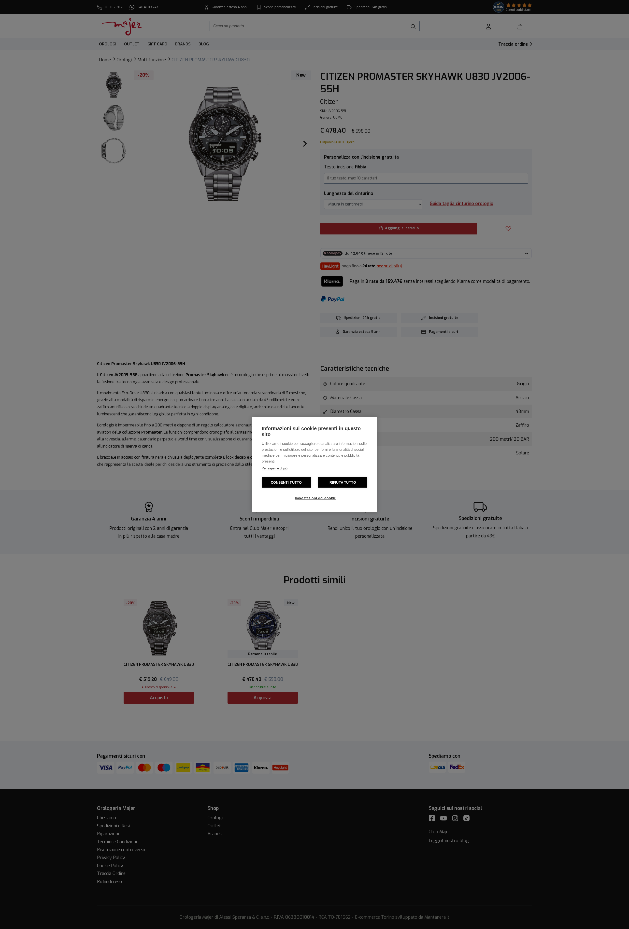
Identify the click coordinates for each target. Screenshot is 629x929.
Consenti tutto (286, 482)
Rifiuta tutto (342, 482)
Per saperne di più (274, 468)
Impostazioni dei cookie (315, 498)
